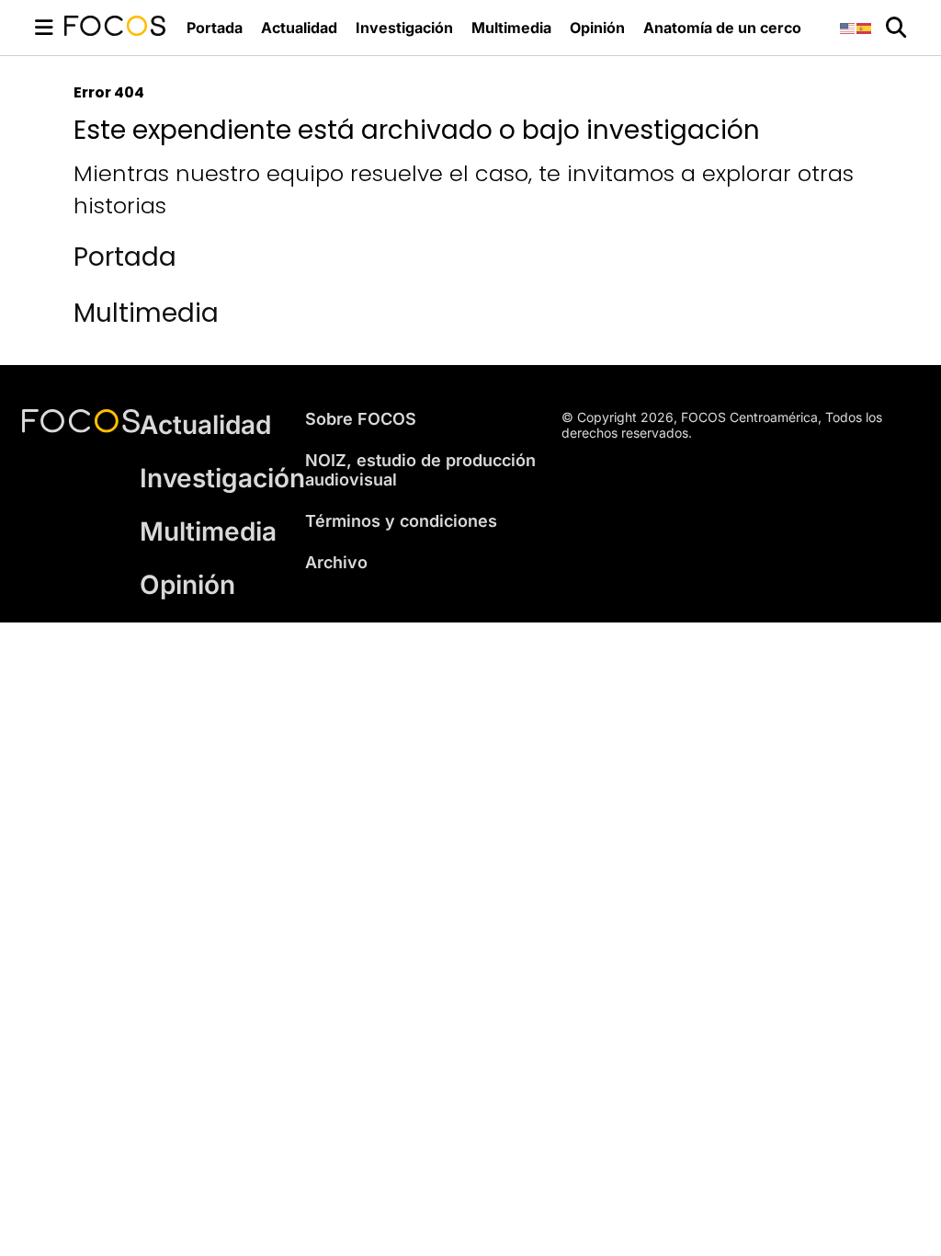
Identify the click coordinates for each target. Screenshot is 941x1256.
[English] (848, 27)
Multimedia (511, 27)
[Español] (864, 27)
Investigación (404, 27)
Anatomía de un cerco (722, 27)
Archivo (336, 562)
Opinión (597, 27)
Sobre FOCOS (360, 418)
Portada (215, 27)
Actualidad (299, 27)
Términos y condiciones (401, 521)
